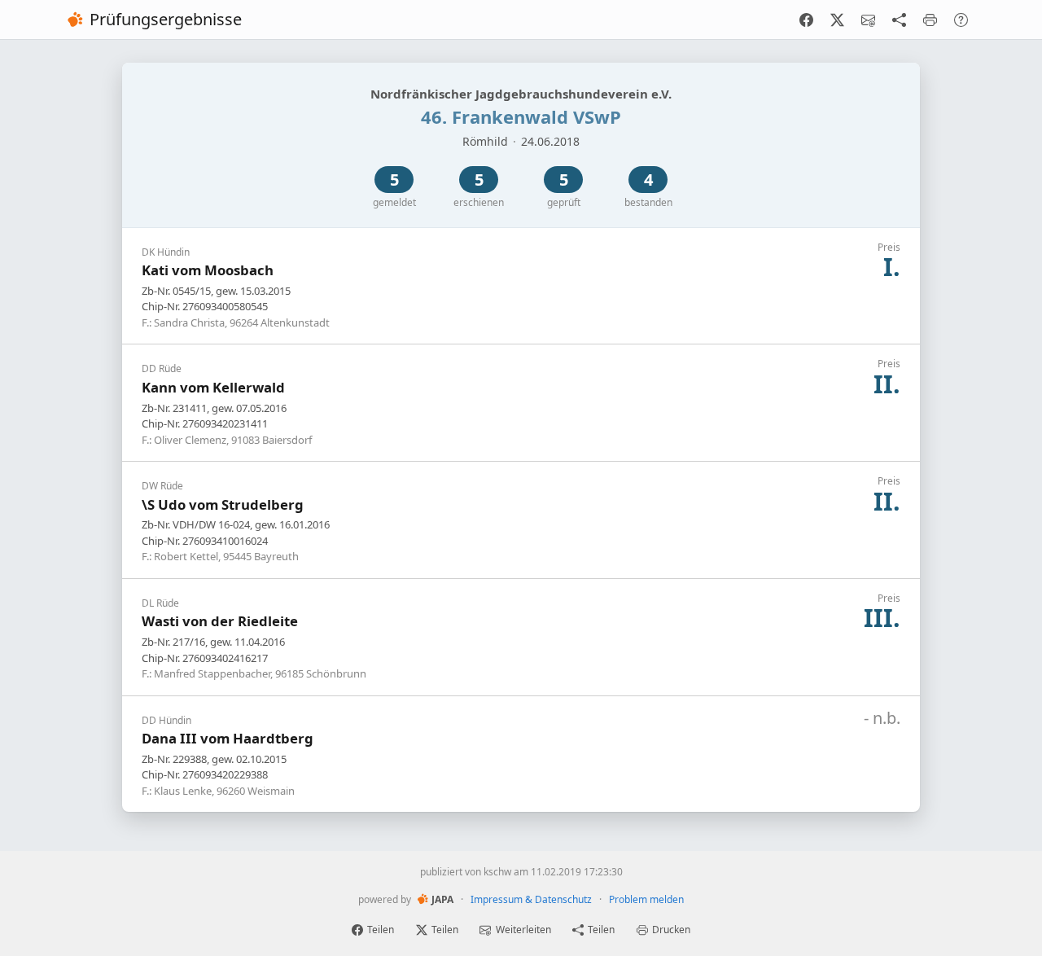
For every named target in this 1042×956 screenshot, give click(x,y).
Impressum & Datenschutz (531, 899)
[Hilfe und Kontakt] (960, 19)
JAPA (442, 899)
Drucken (671, 929)
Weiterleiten (523, 929)
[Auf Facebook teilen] (806, 19)
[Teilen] (898, 19)
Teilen (380, 929)
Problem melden (646, 899)
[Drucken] (929, 19)
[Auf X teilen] (837, 19)
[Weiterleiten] (867, 19)
